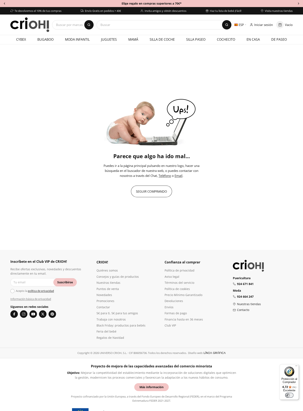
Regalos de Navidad (110, 338)
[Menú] (296, 366)
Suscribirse (65, 282)
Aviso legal (172, 277)
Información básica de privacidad (30, 299)
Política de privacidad (179, 270)
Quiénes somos (107, 270)
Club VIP (170, 325)
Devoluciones (174, 301)
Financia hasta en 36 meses (184, 319)
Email (178, 176)
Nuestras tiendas (108, 283)
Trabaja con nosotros (111, 319)
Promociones (105, 301)
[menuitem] (21, 39)
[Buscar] (226, 24)
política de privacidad (41, 291)
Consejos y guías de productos (118, 277)
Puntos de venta (108, 289)
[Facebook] (14, 314)
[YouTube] (33, 314)
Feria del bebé (106, 331)
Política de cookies (177, 289)
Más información (151, 387)
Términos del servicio (179, 283)
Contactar (103, 307)
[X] (42, 314)
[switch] (289, 395)
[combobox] (164, 24)
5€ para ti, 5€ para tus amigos (117, 313)
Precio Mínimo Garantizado (183, 295)
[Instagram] (23, 314)
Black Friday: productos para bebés (121, 325)
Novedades (104, 295)
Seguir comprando (151, 191)
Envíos (169, 307)
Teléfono (165, 176)
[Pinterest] (52, 314)
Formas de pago (176, 313)
